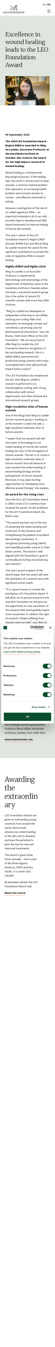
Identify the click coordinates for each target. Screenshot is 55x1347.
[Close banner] (50, 628)
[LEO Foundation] (13, 9)
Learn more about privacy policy (22, 651)
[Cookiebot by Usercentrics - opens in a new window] (32, 628)
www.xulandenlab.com (19, 739)
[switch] (47, 675)
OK (27, 716)
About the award (15, 893)
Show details (39, 707)
